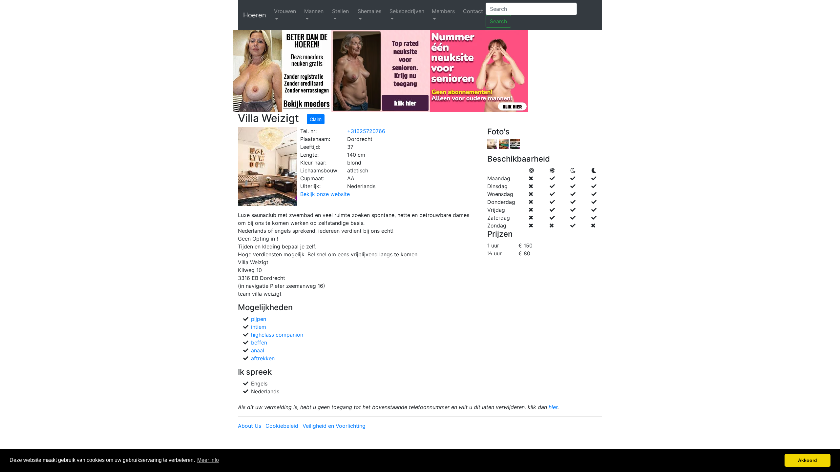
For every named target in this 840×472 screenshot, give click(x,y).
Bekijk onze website (325, 194)
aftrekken (263, 358)
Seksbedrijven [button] (406, 11)
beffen (259, 342)
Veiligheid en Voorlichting (334, 426)
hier (553, 407)
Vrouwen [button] (285, 11)
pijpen (258, 319)
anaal (257, 350)
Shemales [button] (369, 11)
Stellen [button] (340, 11)
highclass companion (277, 334)
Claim (316, 119)
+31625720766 (366, 131)
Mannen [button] (314, 11)
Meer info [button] (208, 460)
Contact (473, 11)
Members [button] (443, 11)
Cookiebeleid (281, 426)
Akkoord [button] (807, 460)
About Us (249, 426)
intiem (258, 327)
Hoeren (254, 15)
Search (498, 21)
